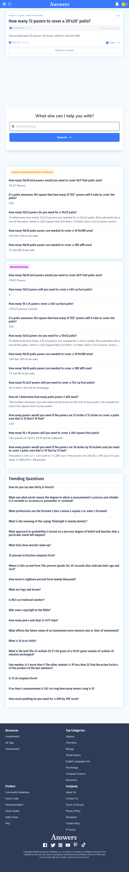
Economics (71, 780)
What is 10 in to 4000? (22, 641)
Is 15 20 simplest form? (23, 678)
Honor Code (11, 798)
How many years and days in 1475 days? (33, 620)
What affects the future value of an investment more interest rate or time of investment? (64, 630)
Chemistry (71, 742)
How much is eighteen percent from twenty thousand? (42, 579)
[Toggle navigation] (4, 4)
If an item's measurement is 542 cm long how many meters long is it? (52, 688)
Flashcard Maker (14, 804)
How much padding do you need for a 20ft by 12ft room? (44, 699)
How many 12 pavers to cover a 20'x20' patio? (50, 21)
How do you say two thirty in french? (31, 487)
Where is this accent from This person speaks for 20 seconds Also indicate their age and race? (64, 567)
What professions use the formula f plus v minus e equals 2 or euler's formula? (58, 511)
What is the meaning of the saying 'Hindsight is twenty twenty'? (48, 521)
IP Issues (71, 829)
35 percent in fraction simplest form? (32, 555)
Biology (70, 748)
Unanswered (12, 748)
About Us (71, 792)
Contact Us (72, 798)
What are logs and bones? (25, 589)
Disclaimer (71, 817)
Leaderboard (12, 736)
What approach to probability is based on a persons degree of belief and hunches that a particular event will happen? (64, 533)
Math (21, 15)
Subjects (13, 15)
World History (73, 755)
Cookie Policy (73, 823)
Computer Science (76, 773)
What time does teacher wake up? (30, 545)
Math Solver (11, 817)
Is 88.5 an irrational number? (27, 600)
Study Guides (12, 810)
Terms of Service (75, 804)
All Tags (9, 742)
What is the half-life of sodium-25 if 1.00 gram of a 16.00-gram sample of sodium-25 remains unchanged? (61, 652)
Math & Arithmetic (34, 15)
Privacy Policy (73, 810)
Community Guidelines (17, 792)
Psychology (72, 767)
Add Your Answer (64, 50)
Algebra (70, 736)
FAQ (7, 823)
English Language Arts (78, 761)
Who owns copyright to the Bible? (30, 610)
